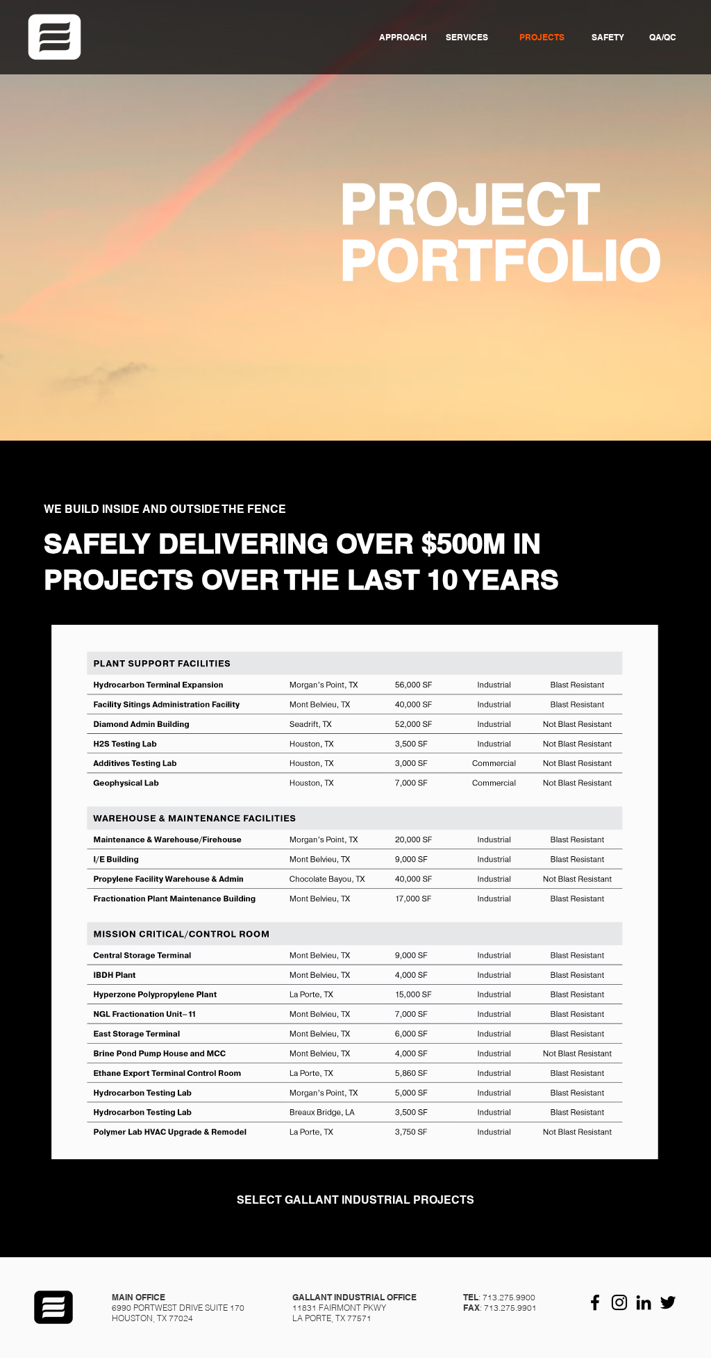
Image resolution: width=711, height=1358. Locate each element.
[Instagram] (619, 1302)
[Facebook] (595, 1302)
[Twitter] (668, 1302)
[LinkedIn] (643, 1302)
